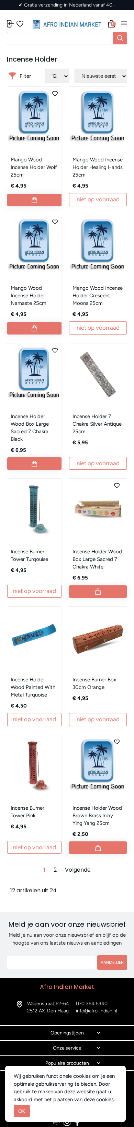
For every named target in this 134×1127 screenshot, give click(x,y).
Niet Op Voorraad (98, 199)
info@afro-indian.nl (96, 1011)
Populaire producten (67, 1063)
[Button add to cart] (34, 200)
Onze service (67, 1048)
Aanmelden (112, 962)
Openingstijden (67, 1033)
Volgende (78, 870)
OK (21, 1111)
